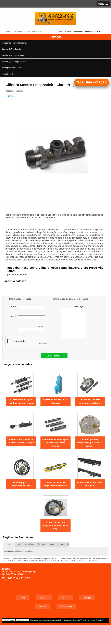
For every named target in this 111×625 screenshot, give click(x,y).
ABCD (19, 544)
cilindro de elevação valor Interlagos (55, 401)
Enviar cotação (54, 356)
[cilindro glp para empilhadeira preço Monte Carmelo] (90, 423)
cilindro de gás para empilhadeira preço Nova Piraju (55, 525)
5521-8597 (24, 578)
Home (22, 598)
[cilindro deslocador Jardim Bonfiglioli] (90, 466)
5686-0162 (12, 578)
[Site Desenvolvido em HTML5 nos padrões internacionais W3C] (22, 620)
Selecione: (10, 544)
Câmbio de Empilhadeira (11, 49)
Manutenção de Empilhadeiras (14, 62)
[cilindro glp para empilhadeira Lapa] (21, 466)
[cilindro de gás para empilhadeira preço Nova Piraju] (55, 505)
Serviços (56, 36)
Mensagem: (80, 306)
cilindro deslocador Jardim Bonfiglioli (90, 484)
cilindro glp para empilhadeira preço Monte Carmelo (90, 442)
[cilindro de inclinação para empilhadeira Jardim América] (55, 423)
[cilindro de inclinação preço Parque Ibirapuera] (55, 466)
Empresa (43, 598)
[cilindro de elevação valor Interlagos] (55, 383)
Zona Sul (65, 544)
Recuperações (7, 74)
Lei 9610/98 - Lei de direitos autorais (86, 560)
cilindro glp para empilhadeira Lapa (21, 484)
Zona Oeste (53, 544)
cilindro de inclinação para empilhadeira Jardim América (55, 442)
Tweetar (11, 96)
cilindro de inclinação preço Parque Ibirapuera (55, 484)
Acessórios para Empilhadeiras (14, 43)
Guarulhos (29, 544)
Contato (42, 606)
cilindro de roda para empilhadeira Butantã (89, 401)
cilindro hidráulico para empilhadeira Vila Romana (21, 401)
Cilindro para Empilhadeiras (13, 55)
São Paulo (41, 544)
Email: (14, 316)
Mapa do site (66, 606)
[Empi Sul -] (55, 16)
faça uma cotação (91, 82)
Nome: (14, 306)
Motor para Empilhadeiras (12, 68)
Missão (65, 598)
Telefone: (40, 326)
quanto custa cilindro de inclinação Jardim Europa (21, 441)
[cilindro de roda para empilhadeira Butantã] (90, 383)
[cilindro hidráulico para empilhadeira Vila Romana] (21, 383)
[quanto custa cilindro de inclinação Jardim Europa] (21, 423)
